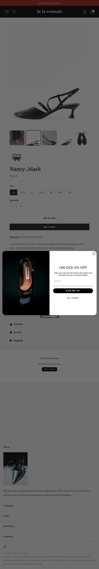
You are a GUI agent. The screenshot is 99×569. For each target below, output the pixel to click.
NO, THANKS (73, 298)
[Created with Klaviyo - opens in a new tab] (49, 316)
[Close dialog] (93, 253)
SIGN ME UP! (73, 291)
